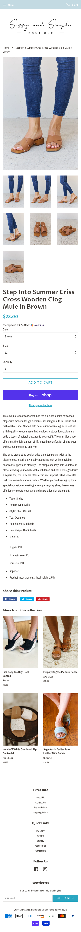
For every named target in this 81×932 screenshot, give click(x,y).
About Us (40, 797)
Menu (10, 5)
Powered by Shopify (58, 909)
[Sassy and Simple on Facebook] (36, 870)
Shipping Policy (40, 812)
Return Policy (40, 807)
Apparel (40, 835)
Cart (75, 5)
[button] (40, 325)
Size (5, 345)
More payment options (40, 405)
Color (5, 329)
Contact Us (40, 802)
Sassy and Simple (39, 909)
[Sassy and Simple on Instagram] (45, 870)
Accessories (40, 845)
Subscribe (65, 898)
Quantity (7, 362)
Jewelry (40, 840)
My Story (40, 830)
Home (6, 48)
